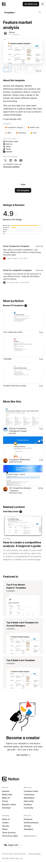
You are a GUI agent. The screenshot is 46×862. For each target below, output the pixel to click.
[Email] (20, 160)
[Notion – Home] (4, 4)
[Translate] (23, 346)
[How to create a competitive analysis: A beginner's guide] (23, 525)
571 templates (14, 35)
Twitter (8, 147)
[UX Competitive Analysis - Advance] (23, 475)
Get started (23, 755)
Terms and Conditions (11, 167)
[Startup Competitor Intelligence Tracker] (23, 415)
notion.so (9, 144)
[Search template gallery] (40, 12)
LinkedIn (9, 152)
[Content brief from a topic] (23, 372)
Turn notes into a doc (12, 332)
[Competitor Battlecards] (23, 446)
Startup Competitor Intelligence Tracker (18, 429)
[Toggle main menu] (42, 4)
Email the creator (12, 141)
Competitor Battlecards (19, 459)
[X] (5, 160)
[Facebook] (16, 160)
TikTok (8, 149)
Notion (12, 32)
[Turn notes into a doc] (23, 319)
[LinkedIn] (10, 160)
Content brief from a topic (14, 385)
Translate (7, 359)
